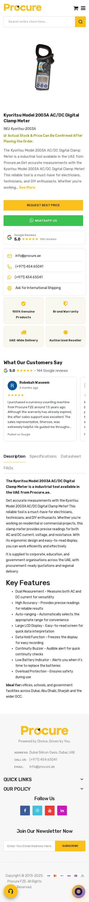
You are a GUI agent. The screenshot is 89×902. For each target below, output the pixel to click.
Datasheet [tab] (71, 456)
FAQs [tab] (8, 468)
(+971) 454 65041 (29, 267)
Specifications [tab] (42, 456)
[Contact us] (11, 891)
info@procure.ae (28, 256)
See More (27, 187)
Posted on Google (19, 434)
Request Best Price (43, 205)
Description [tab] (14, 456)
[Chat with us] (78, 891)
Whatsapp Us (46, 220)
